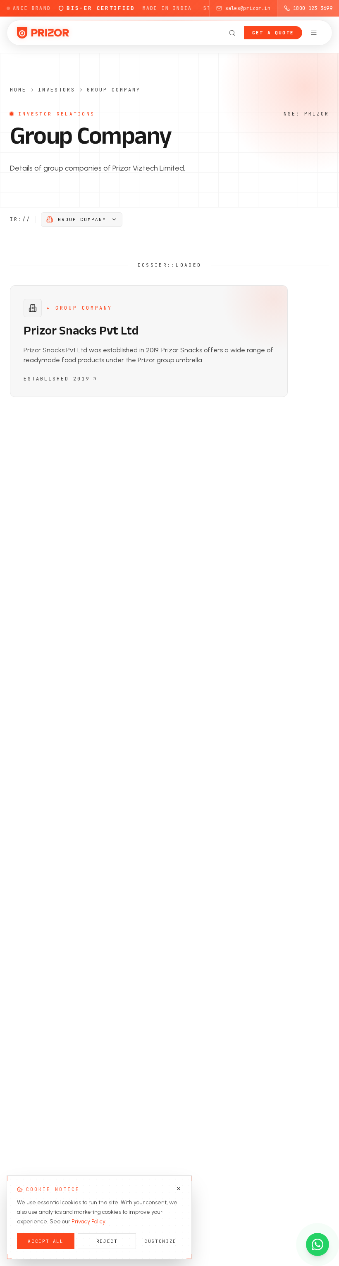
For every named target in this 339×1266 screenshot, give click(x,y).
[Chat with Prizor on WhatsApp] (317, 1244)
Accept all (46, 1241)
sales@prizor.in (248, 8)
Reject (107, 1241)
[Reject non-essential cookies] (178, 1188)
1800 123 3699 (312, 8)
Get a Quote (273, 33)
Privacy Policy (88, 1221)
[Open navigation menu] (314, 32)
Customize (160, 1241)
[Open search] (232, 32)
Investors (56, 90)
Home (18, 90)
